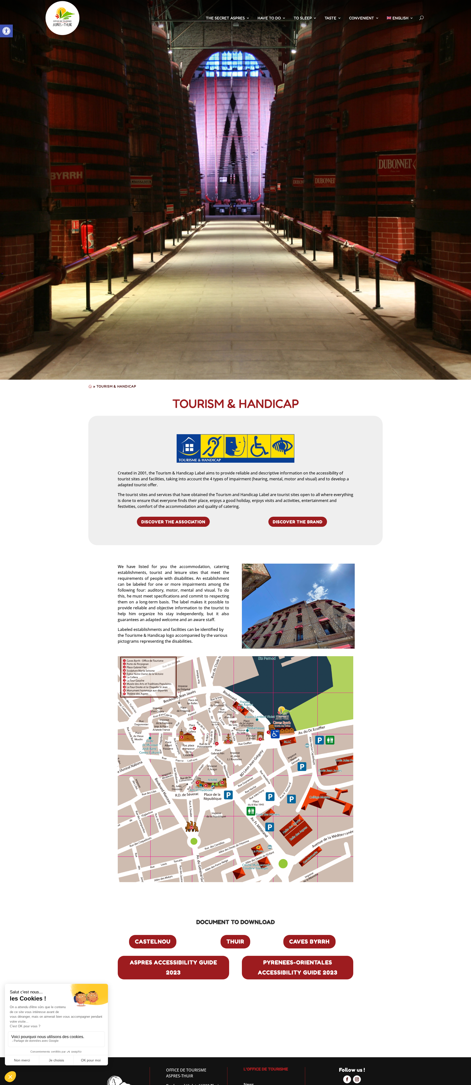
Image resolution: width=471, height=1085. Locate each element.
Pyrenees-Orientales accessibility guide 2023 (298, 967)
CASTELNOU (152, 941)
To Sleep (303, 17)
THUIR (235, 941)
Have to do (269, 17)
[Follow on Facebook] (347, 1079)
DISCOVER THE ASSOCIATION (173, 521)
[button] (6, 31)
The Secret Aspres (225, 17)
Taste (330, 17)
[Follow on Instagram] (357, 1079)
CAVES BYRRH (309, 941)
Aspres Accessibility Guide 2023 (173, 967)
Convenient (361, 17)
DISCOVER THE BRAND (298, 521)
